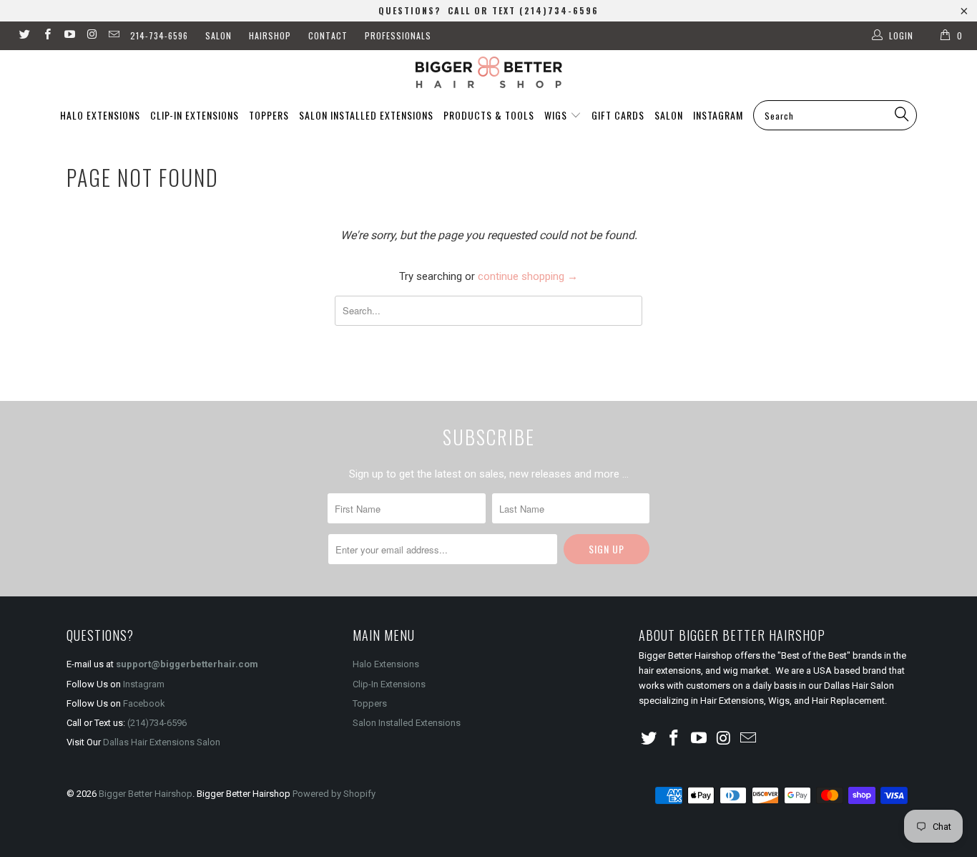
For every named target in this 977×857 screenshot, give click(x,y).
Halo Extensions (100, 114)
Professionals (398, 35)
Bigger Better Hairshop (145, 793)
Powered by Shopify (334, 793)
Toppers (269, 114)
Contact (328, 35)
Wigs (557, 114)
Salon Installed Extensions (366, 114)
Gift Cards (617, 114)
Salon (218, 35)
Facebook (144, 703)
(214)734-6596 (157, 722)
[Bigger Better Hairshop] (488, 72)
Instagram (718, 114)
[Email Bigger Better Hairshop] (113, 36)
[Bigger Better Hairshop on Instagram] (91, 36)
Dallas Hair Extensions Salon (161, 742)
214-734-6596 (159, 35)
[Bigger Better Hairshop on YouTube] (69, 36)
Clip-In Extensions (194, 114)
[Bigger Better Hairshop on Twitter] (24, 36)
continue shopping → (528, 276)
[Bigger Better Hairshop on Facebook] (46, 36)
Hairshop (270, 35)
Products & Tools (488, 114)
